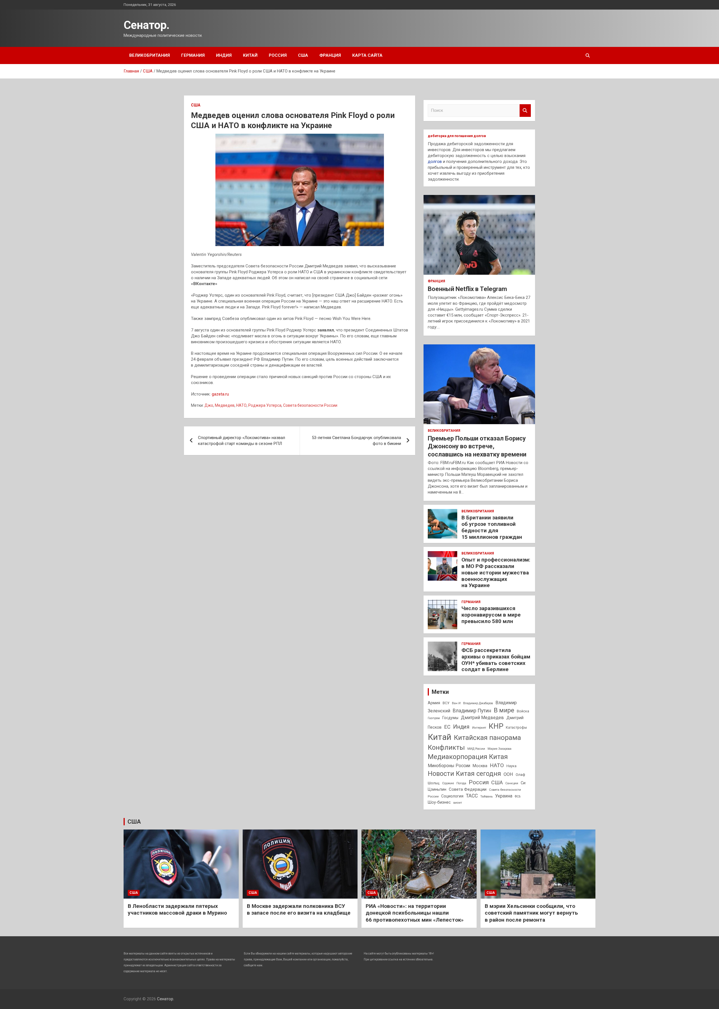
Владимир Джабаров (478, 703)
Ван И (456, 703)
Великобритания (149, 55)
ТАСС (472, 796)
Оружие (448, 783)
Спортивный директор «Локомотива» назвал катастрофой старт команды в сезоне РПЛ (241, 440)
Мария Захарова (499, 749)
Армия (434, 703)
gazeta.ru (220, 394)
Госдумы (450, 717)
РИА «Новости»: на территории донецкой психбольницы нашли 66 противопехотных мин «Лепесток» (415, 913)
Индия (224, 55)
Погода (461, 783)
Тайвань (486, 796)
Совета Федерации (467, 789)
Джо (208, 405)
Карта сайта (367, 55)
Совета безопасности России (310, 405)
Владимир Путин (472, 710)
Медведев (225, 405)
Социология (452, 796)
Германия (193, 55)
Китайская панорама (487, 738)
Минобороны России (449, 765)
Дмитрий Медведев (482, 717)
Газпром (434, 718)
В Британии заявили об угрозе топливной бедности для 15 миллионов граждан (491, 527)
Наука (511, 766)
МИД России (476, 749)
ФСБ (517, 796)
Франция (330, 55)
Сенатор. (147, 25)
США (303, 55)
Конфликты (446, 747)
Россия (278, 55)
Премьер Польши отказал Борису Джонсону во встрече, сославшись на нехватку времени (477, 446)
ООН (508, 774)
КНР (496, 726)
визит (457, 803)
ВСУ (446, 703)
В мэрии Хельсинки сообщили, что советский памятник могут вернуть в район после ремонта (531, 913)
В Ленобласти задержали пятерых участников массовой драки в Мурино (177, 909)
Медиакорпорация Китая (468, 757)
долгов (435, 161)
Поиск (525, 110)
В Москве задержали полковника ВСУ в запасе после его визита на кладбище (299, 909)
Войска (523, 711)
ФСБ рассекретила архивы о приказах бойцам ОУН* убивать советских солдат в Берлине (495, 659)
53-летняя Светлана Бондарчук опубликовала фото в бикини (356, 440)
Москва (480, 765)
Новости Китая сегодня (464, 774)
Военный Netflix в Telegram (467, 288)
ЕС (447, 727)
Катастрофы (516, 728)
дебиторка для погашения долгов (457, 136)
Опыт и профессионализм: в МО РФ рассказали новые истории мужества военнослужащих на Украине (495, 572)
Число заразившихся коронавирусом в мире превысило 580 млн (491, 614)
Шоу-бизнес (439, 802)
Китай (250, 55)
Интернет (479, 728)
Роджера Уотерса (264, 405)
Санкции (511, 783)
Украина (503, 796)
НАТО (241, 405)
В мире (504, 710)
